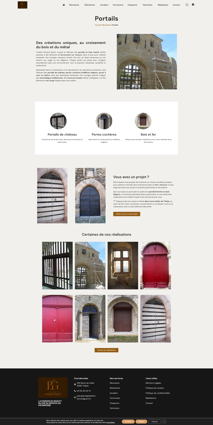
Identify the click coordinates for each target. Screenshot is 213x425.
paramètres (111, 423)
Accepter (128, 421)
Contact (176, 5)
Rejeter (141, 421)
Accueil (98, 25)
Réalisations (163, 5)
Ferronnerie (118, 5)
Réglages (154, 421)
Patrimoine (147, 5)
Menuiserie (74, 5)
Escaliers (104, 5)
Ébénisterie (90, 5)
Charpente (132, 5)
